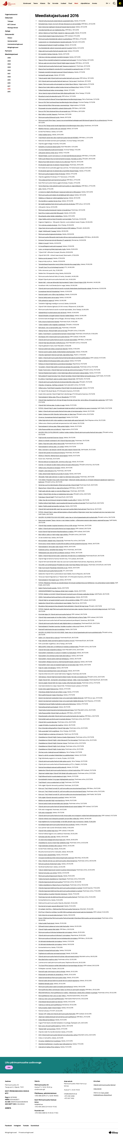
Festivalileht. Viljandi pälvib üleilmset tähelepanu (53, 659)
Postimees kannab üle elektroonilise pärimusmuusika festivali (57, 897)
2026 (9, 58)
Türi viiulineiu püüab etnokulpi (47, 225)
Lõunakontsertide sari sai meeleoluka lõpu (51, 30)
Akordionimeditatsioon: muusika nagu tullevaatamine (55, 1044)
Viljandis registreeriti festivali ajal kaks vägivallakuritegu (55, 355)
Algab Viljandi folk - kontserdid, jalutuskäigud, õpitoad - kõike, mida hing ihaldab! (63, 680)
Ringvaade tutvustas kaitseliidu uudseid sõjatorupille (54, 108)
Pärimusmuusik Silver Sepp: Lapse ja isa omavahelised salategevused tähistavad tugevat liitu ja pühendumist (72, 120)
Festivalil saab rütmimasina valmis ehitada (51, 971)
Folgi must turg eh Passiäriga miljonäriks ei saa (52, 568)
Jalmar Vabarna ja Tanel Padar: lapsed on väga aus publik (56, 33)
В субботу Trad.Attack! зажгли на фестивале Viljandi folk (56, 379)
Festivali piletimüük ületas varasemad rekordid (53, 349)
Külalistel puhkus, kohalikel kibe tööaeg (50, 549)
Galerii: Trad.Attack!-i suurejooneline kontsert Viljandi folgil (56, 334)
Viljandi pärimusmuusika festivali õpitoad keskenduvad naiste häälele (60, 806)
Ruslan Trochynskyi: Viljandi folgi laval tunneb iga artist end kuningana (60, 370)
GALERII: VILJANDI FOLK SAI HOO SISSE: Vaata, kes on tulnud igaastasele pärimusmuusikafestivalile (70, 632)
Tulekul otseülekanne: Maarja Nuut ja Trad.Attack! (53, 885)
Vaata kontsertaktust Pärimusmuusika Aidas (52, 977)
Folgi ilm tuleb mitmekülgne (47, 668)
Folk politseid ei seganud (46, 300)
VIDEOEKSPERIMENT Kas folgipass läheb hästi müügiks (55, 591)
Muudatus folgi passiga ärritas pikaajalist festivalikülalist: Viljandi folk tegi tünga (63, 606)
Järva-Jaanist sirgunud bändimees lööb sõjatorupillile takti (56, 93)
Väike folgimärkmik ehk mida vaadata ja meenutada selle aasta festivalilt (61, 420)
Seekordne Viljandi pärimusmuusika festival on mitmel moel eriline (59, 770)
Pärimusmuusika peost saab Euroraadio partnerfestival (55, 986)
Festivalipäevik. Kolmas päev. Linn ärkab (51, 446)
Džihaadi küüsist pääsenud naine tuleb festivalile (53, 926)
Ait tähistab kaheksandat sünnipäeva (50, 941)
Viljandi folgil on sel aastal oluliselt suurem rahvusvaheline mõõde (58, 600)
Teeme (35, 3)
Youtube (26, 1125)
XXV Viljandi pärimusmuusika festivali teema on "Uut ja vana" (57, 81)
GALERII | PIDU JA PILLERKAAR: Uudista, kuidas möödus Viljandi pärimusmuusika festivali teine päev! (70, 432)
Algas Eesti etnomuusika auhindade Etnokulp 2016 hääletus (57, 228)
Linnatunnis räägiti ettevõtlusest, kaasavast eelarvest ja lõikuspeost (59, 192)
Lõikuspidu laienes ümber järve (48, 153)
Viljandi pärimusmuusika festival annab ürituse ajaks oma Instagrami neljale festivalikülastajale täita (69, 815)
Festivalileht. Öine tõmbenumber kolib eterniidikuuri (54, 656)
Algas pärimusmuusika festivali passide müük (52, 51)
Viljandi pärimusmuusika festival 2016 (50, 571)
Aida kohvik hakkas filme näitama (49, 1047)
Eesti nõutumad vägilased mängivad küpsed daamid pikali (56, 27)
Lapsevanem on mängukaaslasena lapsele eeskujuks (54, 42)
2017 (9, 86)
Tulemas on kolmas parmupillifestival (50, 1005)
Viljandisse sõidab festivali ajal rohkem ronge (52, 692)
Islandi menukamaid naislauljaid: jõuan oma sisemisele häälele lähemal (60, 698)
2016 (9, 89)
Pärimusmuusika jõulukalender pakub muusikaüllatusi (55, 39)
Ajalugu (7, 31)
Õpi (49, 3)
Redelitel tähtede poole (45, 983)
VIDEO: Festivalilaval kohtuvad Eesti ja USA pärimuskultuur (56, 597)
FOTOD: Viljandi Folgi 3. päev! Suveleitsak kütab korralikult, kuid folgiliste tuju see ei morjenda (67, 408)
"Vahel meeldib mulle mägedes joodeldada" (52, 324)
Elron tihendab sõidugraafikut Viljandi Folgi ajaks (53, 728)
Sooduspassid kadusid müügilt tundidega (51, 45)
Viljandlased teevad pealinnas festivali (50, 1002)
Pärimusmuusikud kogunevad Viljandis (50, 876)
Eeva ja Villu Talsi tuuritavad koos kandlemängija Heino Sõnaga (58, 102)
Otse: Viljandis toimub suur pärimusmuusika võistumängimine (57, 861)
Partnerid (8, 51)
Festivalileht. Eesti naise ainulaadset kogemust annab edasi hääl (58, 665)
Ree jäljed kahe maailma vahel (48, 959)
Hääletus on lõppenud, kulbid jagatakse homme (53, 198)
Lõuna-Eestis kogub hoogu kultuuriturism (51, 36)
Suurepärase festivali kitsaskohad (48, 291)
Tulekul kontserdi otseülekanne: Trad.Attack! (52, 879)
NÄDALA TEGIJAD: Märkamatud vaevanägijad (53, 455)
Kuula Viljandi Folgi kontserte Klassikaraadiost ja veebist (55, 531)
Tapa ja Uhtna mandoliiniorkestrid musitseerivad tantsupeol (57, 60)
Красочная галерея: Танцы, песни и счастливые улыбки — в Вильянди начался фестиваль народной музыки (73, 520)
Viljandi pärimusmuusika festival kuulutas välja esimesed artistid (58, 956)
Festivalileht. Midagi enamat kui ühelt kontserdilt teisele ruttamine (59, 662)
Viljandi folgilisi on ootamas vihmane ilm (51, 734)
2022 (9, 70)
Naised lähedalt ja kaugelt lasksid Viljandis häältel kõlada (56, 315)
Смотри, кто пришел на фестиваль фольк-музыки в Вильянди (58, 465)
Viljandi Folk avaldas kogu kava (48, 830)
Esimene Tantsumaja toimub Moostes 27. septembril (54, 240)
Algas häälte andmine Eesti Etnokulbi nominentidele (54, 219)
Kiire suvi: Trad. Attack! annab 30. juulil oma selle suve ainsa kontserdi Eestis (62, 788)
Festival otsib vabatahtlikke (47, 855)
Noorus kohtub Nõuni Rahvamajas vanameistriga (53, 105)
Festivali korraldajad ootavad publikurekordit (52, 767)
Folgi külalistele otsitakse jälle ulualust (50, 846)
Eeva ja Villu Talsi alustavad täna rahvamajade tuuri (54, 111)
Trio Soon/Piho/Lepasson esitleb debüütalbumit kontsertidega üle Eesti (60, 965)
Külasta (42, 3)
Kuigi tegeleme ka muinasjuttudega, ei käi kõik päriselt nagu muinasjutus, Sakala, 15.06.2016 (67, 821)
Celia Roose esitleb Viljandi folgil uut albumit (52, 713)
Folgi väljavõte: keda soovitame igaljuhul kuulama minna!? (56, 640)
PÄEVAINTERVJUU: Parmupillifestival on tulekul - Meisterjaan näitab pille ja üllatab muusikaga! (67, 992)
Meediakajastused (11, 54)
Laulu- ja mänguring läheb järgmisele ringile (52, 249)
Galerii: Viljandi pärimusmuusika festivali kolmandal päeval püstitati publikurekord (64, 358)
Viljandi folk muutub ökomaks (47, 722)
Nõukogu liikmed (13, 27)
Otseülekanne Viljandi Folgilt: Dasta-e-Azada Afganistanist (56, 737)
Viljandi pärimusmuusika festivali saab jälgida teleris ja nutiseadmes (59, 623)
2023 (9, 67)
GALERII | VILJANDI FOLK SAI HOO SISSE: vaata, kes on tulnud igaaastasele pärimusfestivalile (67, 517)
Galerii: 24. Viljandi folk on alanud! (49, 637)
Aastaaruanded (12, 41)
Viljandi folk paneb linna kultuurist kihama (51, 452)
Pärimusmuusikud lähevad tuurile (48, 117)
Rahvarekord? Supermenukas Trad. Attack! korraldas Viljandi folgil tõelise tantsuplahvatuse (67, 376)
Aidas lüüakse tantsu (44, 134)
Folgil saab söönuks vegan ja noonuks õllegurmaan (54, 491)
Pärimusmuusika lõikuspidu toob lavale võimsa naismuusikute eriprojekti (61, 237)
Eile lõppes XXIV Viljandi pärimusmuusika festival (53, 337)
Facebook (8, 1125)
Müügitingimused (13, 47)
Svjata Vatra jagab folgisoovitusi (48, 689)
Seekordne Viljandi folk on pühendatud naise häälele (54, 603)
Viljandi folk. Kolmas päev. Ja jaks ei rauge (51, 405)
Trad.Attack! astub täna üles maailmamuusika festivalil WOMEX (58, 137)
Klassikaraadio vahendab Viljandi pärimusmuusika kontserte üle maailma (61, 716)
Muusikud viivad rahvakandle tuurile (49, 96)
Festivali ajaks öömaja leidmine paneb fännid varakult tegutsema (58, 980)
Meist (76, 3)
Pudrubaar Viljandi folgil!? (46, 497)
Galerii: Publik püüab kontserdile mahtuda (51, 506)
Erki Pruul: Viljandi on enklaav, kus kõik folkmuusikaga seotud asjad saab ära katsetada (65, 912)
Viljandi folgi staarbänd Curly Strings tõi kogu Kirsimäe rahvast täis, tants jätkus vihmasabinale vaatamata (71, 400)
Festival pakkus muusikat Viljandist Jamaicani (52, 894)
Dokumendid (9, 34)
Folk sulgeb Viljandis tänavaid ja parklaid (51, 797)
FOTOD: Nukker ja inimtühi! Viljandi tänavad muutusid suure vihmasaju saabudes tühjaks (66, 594)
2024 (9, 64)
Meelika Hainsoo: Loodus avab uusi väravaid (52, 128)
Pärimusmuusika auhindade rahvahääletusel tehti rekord (56, 195)
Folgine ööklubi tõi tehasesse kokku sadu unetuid (53, 361)
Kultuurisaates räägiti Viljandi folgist (49, 1008)
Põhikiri (10, 38)
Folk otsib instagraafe (45, 812)
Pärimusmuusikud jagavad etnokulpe (50, 234)
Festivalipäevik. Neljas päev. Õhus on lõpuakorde (53, 397)
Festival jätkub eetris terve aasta (48, 297)
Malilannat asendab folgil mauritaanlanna (51, 800)
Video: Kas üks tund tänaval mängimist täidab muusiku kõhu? (57, 500)
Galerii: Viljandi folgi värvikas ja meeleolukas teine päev (55, 494)
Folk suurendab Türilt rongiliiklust (48, 731)
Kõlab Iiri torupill (43, 243)
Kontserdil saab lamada (45, 75)
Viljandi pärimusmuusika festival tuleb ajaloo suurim (54, 761)
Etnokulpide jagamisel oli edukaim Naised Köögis (53, 165)
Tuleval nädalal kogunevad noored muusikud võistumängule (57, 870)
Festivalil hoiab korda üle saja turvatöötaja (51, 629)
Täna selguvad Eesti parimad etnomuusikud (52, 180)
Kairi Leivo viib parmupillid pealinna (49, 1026)
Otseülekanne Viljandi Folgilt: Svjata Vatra (51, 749)
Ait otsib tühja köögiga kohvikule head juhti (51, 840)
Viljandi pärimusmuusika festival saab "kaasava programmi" (57, 66)
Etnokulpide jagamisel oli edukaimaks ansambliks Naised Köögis (58, 171)
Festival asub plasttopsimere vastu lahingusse (52, 671)
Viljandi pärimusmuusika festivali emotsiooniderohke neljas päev (58, 382)
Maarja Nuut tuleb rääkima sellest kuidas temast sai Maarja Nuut (58, 87)
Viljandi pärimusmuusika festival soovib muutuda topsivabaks (57, 340)
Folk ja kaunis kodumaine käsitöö (48, 321)
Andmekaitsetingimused (15, 44)
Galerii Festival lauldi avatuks (47, 588)
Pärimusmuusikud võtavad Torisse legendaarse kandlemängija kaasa (59, 99)
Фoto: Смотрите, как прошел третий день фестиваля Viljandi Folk (59, 449)
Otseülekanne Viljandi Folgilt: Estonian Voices (52, 743)
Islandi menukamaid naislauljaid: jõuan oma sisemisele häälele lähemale (61, 701)
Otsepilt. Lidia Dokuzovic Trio (47, 471)
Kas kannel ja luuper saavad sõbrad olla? (51, 906)
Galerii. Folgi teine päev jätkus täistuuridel (51, 443)
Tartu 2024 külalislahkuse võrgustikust (103, 1094)
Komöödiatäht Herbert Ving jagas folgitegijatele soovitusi (56, 779)
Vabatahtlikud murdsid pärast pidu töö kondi (52, 312)
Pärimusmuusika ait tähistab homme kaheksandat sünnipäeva (58, 938)
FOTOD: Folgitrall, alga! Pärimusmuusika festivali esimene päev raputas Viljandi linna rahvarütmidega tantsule (72, 609)
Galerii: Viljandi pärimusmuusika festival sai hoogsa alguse (56, 528)
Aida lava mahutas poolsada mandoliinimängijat (53, 57)
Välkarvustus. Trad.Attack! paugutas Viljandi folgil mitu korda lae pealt (60, 388)
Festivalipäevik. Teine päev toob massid (50, 546)
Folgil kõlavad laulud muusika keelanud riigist (52, 776)
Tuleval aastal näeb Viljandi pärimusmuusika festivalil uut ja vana (58, 78)
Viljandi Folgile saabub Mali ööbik (48, 929)
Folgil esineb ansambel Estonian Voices (50, 437)
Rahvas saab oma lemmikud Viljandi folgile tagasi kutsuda (56, 63)
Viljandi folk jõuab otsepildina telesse (50, 650)
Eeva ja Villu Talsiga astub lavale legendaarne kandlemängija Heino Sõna (61, 125)
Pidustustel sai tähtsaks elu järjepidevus (50, 974)
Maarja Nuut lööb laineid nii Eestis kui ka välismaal (54, 162)
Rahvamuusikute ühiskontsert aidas (49, 864)
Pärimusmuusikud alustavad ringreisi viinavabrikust (54, 210)
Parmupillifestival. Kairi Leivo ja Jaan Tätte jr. (52, 996)
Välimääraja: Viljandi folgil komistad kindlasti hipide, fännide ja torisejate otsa (62, 677)
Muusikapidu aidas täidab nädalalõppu (50, 216)
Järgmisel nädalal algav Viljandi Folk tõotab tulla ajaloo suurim (57, 773)
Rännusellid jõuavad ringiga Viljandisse (50, 695)
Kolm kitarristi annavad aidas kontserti (50, 915)
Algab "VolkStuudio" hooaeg (47, 231)
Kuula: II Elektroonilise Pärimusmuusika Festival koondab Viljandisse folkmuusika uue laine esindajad (69, 918)
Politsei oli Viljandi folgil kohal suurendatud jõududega (55, 364)
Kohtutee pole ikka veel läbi (47, 837)
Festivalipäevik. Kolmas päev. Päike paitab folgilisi (53, 426)
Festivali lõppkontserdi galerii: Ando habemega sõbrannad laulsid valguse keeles (63, 373)
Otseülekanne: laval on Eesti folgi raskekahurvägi (53, 843)
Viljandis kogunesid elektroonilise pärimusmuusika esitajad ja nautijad (60, 888)
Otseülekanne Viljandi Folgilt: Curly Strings (51, 746)
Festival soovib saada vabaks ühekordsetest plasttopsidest (56, 352)
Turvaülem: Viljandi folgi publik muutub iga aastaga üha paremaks (58, 367)
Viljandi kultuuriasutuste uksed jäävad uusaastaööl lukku (56, 21)
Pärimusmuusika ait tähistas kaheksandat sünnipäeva (55, 932)
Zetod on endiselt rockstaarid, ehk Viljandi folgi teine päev (56, 440)
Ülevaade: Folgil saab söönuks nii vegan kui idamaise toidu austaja (59, 477)
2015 (9, 91)
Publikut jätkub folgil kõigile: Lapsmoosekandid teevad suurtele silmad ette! (61, 503)
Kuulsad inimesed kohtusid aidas (48, 950)
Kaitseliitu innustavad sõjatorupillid (49, 147)
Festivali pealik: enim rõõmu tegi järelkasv (51, 294)
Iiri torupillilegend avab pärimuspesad (50, 246)
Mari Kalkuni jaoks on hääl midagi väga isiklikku (53, 534)
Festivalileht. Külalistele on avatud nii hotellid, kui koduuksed (57, 653)
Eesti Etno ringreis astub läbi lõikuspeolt (50, 213)
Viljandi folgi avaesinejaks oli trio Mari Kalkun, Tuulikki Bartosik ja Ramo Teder (62, 617)
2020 (9, 77)
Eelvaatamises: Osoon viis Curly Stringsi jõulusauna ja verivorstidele (59, 24)
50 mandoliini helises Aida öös (48, 54)
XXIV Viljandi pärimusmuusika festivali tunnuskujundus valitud (58, 1035)
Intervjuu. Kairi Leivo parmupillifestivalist (51, 999)
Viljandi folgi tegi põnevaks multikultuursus (51, 343)
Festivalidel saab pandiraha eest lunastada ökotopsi (54, 719)
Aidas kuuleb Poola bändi (46, 923)
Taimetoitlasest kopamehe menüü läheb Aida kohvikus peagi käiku (59, 264)
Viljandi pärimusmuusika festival (104, 1085)
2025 (9, 61)
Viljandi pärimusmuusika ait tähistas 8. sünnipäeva (54, 935)
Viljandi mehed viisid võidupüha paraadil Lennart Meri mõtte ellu (58, 818)
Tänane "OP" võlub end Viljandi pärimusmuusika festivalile (56, 1014)
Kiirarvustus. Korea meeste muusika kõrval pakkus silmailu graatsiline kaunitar (62, 543)
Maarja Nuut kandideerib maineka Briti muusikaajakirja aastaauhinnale (60, 69)
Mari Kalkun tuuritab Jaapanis (47, 114)
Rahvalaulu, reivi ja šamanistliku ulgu (49, 327)
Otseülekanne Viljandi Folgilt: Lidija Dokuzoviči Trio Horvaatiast (58, 740)
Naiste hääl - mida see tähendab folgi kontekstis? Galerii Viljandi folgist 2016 (62, 282)
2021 (9, 73)
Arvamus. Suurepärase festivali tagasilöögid (52, 417)
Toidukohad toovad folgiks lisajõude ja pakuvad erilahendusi (57, 704)
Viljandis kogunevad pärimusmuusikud (50, 882)
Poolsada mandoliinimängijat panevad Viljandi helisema (56, 72)
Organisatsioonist (11, 14)
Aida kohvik (97, 1089)
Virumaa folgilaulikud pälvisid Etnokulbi (50, 150)
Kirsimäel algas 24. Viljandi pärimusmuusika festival (54, 614)
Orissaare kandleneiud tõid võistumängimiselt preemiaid (56, 858)
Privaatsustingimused (26, 1132)
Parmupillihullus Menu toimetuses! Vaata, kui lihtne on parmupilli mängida (61, 989)
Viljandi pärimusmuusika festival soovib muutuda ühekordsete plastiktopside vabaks (64, 288)
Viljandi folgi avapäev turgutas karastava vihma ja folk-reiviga (57, 525)
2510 (40, 189)
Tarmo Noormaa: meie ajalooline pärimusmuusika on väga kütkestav (59, 186)
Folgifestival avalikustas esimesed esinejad (51, 953)
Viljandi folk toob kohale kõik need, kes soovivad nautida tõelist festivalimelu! (62, 509)
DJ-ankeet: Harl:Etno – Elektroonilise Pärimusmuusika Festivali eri (58, 909)
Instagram (17, 1125)
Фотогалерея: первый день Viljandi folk (51, 540)
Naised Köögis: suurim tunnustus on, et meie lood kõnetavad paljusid (59, 156)
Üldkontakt (9, 18)
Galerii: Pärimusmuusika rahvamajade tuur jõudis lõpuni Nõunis (58, 84)
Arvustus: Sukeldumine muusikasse (49, 1041)
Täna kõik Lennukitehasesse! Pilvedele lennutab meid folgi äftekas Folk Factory (63, 565)
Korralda (55, 3)
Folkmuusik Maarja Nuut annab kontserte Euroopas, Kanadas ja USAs (60, 159)
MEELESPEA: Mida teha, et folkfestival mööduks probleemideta (58, 647)
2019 (9, 80)
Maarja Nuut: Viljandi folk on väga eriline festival (53, 488)
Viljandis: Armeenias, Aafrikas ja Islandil (51, 385)
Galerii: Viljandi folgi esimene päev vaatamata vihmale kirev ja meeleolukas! (62, 556)
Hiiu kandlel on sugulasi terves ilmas (49, 201)
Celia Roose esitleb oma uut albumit (49, 429)
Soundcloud (35, 1125)
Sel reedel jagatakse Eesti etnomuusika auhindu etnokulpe (56, 204)
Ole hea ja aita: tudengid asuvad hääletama (52, 752)
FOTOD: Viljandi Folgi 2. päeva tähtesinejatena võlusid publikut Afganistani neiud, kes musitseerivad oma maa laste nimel (76, 512)
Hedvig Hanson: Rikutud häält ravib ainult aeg (52, 331)
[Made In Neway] (113, 1132)
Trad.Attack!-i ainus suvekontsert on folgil (51, 782)
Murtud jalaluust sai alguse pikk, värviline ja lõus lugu (54, 462)
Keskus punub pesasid (45, 258)
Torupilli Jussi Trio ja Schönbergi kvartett (51, 267)
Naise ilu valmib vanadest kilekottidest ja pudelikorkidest (56, 755)
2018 (9, 83)
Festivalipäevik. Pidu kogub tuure (48, 580)
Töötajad (10, 21)
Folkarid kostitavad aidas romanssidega (50, 90)
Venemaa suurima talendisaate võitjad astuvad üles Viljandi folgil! (58, 485)
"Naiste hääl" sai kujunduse (46, 1029)
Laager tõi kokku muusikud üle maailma (50, 725)
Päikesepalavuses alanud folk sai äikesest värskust (54, 553)
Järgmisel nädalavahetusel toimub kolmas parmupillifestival (57, 1017)
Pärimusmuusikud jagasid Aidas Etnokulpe (51, 174)
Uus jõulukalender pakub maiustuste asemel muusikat (55, 48)
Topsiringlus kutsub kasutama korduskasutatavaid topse (56, 710)
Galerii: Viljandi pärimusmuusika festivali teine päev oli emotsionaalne (60, 411)
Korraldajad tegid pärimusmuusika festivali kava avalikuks (56, 824)
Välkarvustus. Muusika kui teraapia (49, 468)
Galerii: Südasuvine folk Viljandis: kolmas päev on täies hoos (57, 414)
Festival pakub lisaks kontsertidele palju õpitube (53, 803)
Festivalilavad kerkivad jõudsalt (48, 707)
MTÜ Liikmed (12, 24)
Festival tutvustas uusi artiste (47, 873)
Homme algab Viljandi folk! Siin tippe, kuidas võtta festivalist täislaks (59, 683)
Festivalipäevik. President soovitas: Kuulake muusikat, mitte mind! (59, 626)
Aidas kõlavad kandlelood (46, 1020)
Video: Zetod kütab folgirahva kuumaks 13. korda (53, 474)
